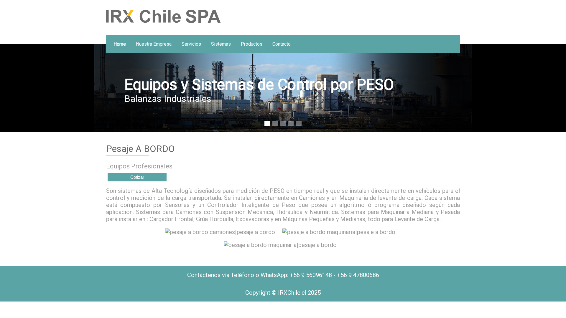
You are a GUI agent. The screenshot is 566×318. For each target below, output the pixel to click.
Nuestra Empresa (154, 44)
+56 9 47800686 (358, 275)
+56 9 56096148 (311, 275)
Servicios (191, 44)
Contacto (281, 44)
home (119, 44)
